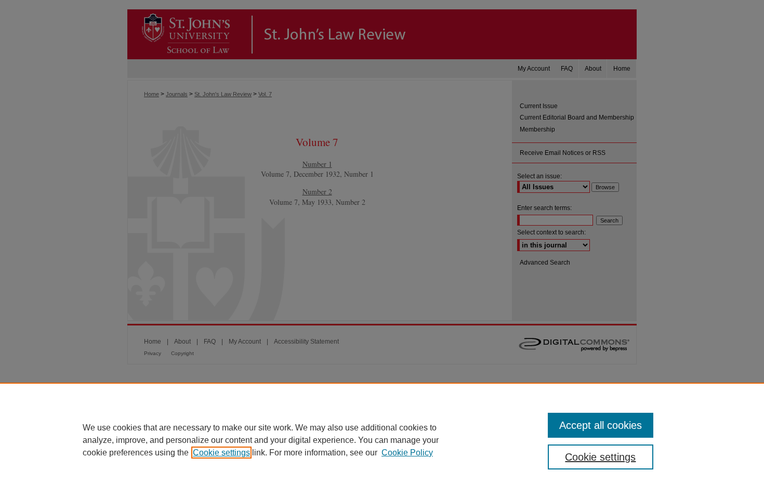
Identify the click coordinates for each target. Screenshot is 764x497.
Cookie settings (221, 452)
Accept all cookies (600, 425)
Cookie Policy (407, 452)
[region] (382, 440)
